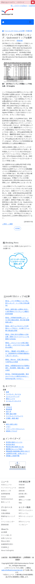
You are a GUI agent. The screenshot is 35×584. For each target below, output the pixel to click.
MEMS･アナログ (11, 431)
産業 (7, 392)
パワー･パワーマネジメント (15, 429)
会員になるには (6, 538)
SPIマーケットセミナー (26, 517)
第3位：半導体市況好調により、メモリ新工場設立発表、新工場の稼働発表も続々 (17, 320)
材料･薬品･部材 (11, 414)
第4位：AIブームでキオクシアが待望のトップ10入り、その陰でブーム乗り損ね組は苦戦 (17, 328)
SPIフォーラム (23, 513)
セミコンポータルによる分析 (15, 31)
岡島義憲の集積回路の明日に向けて (18, 451)
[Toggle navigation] (30, 22)
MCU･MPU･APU (11, 424)
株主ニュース (5, 502)
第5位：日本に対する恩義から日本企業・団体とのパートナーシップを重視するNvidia (17, 336)
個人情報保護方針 (15, 557)
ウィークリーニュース (8, 488)
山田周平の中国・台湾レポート (16, 453)
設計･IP (8, 411)
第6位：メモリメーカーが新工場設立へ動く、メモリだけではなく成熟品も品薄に (17, 345)
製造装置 (9, 409)
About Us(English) (7, 550)
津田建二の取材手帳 (12, 456)
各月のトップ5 (6, 491)
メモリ (8, 427)
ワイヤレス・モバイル (13, 394)
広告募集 (4, 547)
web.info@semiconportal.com (12, 570)
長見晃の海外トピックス (14, 442)
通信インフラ (10, 399)
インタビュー (23, 525)
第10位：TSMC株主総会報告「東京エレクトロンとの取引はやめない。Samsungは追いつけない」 (17, 376)
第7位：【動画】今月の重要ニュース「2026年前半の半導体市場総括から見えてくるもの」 (17, 353)
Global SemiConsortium (7, 498)
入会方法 (32, 6)
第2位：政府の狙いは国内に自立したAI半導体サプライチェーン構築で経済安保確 (17, 311)
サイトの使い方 (6, 535)
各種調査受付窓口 (7, 544)
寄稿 (20, 503)
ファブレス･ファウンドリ (14, 416)
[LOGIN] (33, 2)
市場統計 (4, 510)
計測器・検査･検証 (12, 418)
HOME (17, 228)
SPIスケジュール (24, 522)
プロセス (9, 407)
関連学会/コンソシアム (8, 517)
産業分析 (22, 491)
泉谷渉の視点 (10, 444)
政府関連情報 (5, 494)
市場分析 (29, 31)
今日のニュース (6, 485)
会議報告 (22, 497)
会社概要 (4, 532)
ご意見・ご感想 (7, 224)
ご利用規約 (26, 557)
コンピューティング (12, 396)
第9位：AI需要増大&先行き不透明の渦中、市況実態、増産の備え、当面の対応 (17, 368)
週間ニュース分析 (25, 500)
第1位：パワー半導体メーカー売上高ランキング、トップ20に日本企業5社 (17, 303)
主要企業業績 (5, 513)
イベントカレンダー (8, 522)
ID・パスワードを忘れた (19, 6)
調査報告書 (5, 525)
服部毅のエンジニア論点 (14, 449)
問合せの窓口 (5, 541)
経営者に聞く (23, 494)
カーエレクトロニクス (13, 401)
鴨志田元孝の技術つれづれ (15, 447)
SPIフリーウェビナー (26, 510)
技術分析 (22, 488)
